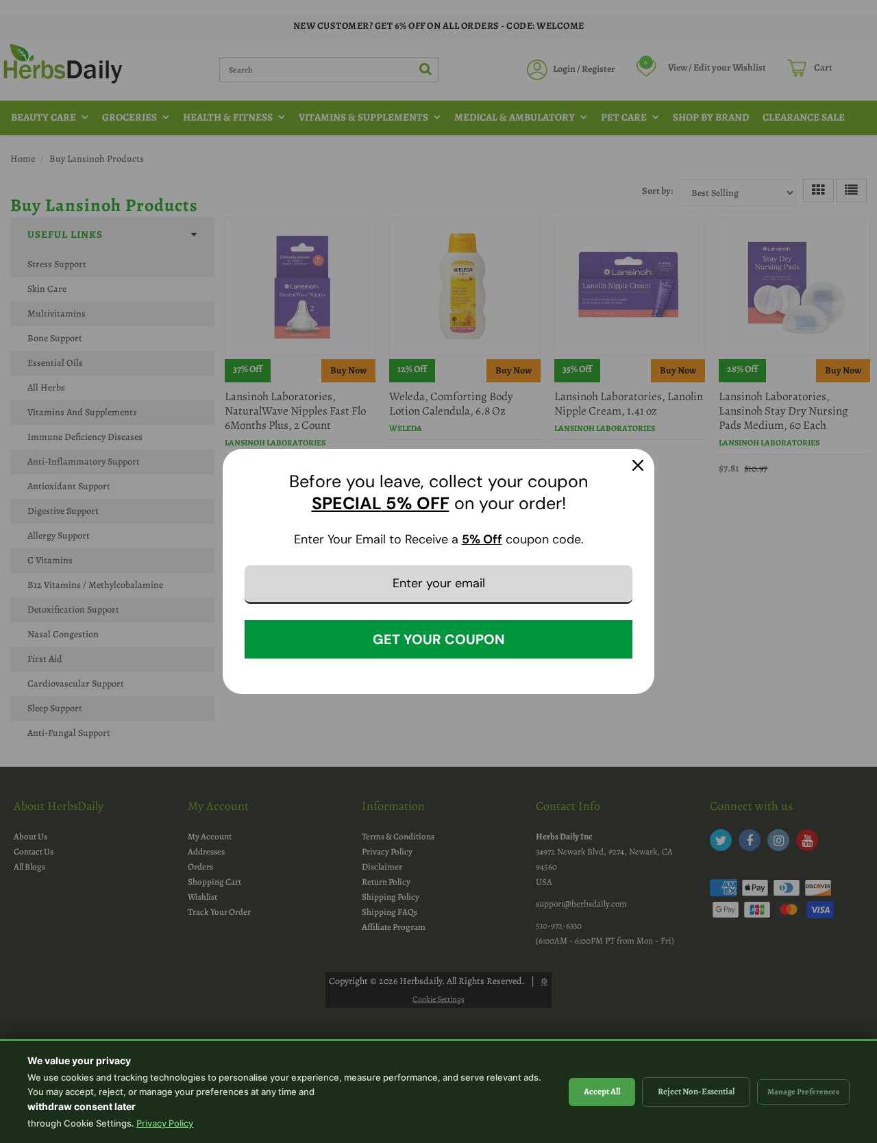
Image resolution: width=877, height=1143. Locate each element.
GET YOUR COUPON (439, 639)
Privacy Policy (164, 1123)
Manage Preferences (803, 1091)
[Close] (637, 465)
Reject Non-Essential (696, 1091)
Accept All (602, 1091)
